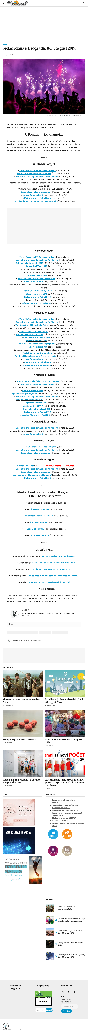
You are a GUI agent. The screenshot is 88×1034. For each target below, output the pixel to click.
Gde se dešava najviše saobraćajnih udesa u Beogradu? (53, 576)
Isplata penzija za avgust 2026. (65, 810)
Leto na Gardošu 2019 (33, 195)
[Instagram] (12, 624)
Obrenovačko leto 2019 (36, 294)
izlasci (35, 632)
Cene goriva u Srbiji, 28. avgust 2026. (70, 943)
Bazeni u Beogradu (35, 529)
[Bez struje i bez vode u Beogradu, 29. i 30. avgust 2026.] (50, 956)
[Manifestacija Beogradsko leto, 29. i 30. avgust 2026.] (65, 683)
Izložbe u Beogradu (39, 522)
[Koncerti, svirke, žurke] (53, 851)
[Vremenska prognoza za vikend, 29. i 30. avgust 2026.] (50, 932)
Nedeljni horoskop (60, 821)
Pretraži (49, 1010)
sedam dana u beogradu (60, 632)
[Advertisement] (44, 23)
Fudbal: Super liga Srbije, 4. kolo (37, 291)
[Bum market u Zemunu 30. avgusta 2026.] (65, 723)
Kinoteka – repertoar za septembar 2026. (67, 907)
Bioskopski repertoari (40, 509)
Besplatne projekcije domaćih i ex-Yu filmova (37, 176)
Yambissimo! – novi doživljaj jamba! (67, 805)
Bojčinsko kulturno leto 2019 (36, 337)
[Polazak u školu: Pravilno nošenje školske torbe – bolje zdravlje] (50, 920)
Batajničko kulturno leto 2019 (29, 263)
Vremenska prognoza (61, 808)
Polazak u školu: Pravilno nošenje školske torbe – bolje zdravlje (71, 919)
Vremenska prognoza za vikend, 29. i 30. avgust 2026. (71, 931)
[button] (4, 3)
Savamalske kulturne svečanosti (36, 192)
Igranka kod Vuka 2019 (36, 266)
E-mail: (72, 1002)
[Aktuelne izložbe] (67, 851)
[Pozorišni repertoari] (67, 834)
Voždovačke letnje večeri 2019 (36, 303)
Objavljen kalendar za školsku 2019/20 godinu (53, 563)
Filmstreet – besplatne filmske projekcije (36, 278)
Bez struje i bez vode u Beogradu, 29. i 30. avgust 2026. (71, 955)
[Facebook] (9, 624)
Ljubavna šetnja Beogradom (25, 393)
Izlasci (5, 44)
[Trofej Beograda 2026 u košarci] (23, 723)
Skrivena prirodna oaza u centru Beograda (52, 569)
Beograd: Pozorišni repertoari (39, 516)
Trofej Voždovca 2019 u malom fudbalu (37, 170)
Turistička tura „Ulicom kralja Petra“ (32, 325)
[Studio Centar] (43, 994)
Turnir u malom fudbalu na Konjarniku (34, 173)
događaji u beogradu (23, 632)
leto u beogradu (45, 632)
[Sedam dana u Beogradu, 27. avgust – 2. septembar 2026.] (23, 763)
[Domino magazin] (43, 1001)
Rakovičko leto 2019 (37, 275)
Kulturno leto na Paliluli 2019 (37, 198)
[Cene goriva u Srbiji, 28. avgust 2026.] (50, 944)
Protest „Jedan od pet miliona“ (33, 331)
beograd (10, 632)
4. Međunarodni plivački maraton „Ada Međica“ (38, 381)
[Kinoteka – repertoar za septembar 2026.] (23, 683)
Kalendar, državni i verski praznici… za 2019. (50, 582)
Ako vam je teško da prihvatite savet (58, 556)
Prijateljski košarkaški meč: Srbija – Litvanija (35, 356)
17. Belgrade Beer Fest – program (41, 447)
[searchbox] (40, 1010)
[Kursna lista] (19, 812)
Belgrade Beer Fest (25, 466)
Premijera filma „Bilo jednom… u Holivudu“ (32, 475)
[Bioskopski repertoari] (53, 834)
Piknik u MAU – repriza (32, 390)
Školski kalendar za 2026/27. (64, 818)
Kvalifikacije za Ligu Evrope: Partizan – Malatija (36, 201)
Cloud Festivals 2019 (39, 535)
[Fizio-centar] (22, 869)
